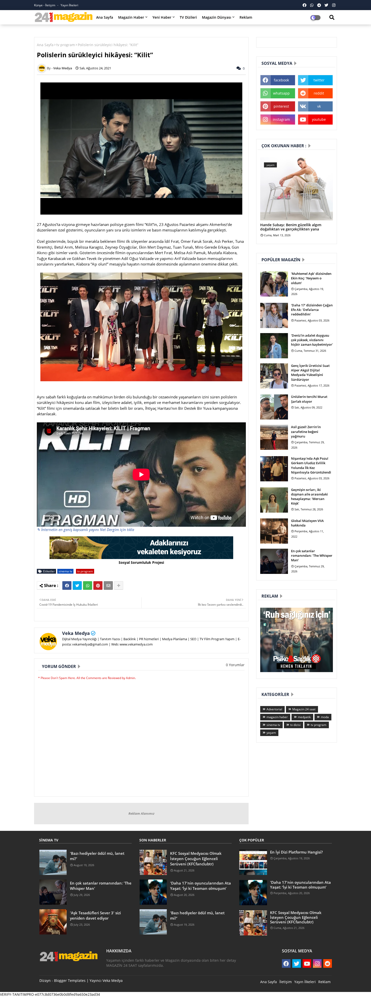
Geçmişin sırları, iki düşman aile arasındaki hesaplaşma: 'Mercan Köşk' (309, 496)
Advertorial (274, 709)
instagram (281, 119)
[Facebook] (66, 585)
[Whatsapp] (87, 585)
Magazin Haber (131, 17)
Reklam (246, 17)
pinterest (281, 106)
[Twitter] (77, 585)
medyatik (304, 717)
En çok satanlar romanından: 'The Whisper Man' (311, 555)
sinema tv (65, 571)
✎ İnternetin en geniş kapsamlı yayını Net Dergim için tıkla (85, 529)
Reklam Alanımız (141, 813)
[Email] (108, 585)
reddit (319, 93)
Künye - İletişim (45, 5)
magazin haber (277, 717)
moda (325, 717)
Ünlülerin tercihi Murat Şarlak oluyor (309, 398)
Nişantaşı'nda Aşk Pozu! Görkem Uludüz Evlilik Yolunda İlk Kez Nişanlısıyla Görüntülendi (311, 465)
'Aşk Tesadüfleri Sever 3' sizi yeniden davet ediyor (95, 915)
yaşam (271, 732)
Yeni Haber (161, 17)
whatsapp (281, 93)
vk (319, 106)
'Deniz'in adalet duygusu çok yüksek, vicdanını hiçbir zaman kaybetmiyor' (312, 340)
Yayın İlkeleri (69, 5)
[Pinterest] (97, 585)
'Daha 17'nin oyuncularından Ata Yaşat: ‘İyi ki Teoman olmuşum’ (200, 886)
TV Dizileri (188, 17)
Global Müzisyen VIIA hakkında (307, 522)
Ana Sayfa (104, 17)
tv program (65, 44)
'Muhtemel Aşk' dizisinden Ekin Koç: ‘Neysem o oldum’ (311, 278)
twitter (319, 80)
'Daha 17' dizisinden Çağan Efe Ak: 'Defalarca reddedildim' (312, 309)
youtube (319, 119)
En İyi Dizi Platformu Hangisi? (296, 852)
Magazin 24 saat (303, 709)
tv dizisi (295, 725)
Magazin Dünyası (216, 17)
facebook (281, 80)
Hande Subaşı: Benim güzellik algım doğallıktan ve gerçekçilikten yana (290, 227)
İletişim (285, 981)
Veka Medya (76, 633)
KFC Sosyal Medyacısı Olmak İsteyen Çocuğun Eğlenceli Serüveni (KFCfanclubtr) (196, 858)
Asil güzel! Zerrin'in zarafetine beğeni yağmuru (306, 431)
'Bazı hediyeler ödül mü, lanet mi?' (97, 856)
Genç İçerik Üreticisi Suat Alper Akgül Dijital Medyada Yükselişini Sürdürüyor (310, 372)
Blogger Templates (70, 980)
